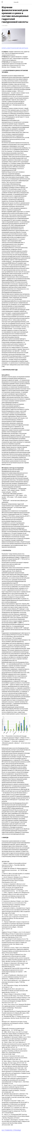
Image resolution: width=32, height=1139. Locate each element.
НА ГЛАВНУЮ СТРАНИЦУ (11, 1130)
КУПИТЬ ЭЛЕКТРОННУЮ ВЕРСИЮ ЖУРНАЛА (15, 48)
